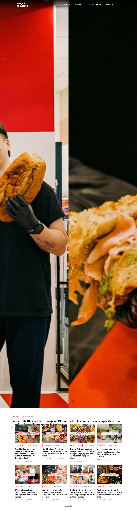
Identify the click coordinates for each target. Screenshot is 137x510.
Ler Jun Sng (15, 428)
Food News (16, 416)
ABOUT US (109, 5)
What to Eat (20, 487)
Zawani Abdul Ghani (48, 459)
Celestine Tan (19, 500)
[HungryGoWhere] (22, 4)
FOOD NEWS (79, 5)
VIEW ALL (68, 506)
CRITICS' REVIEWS (95, 5)
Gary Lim (72, 461)
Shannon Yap (101, 459)
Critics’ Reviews (76, 446)
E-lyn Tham (45, 500)
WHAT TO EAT (65, 5)
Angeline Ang (19, 461)
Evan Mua (73, 500)
